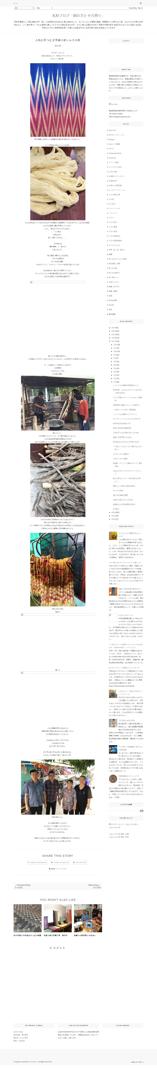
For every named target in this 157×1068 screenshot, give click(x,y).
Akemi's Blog (18, 1032)
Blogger (112, 139)
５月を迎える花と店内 (126, 720)
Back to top (136, 1062)
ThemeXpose (33, 1062)
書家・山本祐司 (19, 1041)
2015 (113, 516)
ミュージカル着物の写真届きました (126, 385)
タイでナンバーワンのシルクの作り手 (126, 419)
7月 (114, 362)
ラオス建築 (113, 227)
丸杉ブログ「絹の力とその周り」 (78, 15)
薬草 (110, 309)
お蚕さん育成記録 (115, 185)
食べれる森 (113, 268)
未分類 (111, 305)
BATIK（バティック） (117, 135)
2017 (113, 341)
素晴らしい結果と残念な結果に (124, 486)
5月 (114, 368)
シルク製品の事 (114, 195)
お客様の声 (113, 181)
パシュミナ (113, 213)
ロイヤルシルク (114, 245)
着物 (110, 296)
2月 (114, 378)
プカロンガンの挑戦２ (121, 454)
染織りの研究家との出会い (85, 935)
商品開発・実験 (114, 263)
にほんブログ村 (114, 827)
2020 (113, 331)
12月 (115, 345)
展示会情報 (113, 300)
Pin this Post (81, 862)
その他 (111, 199)
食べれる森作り (114, 273)
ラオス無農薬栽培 (115, 240)
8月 (114, 358)
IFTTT (111, 149)
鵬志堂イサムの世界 (21, 1038)
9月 (114, 355)
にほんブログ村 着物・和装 (119, 837)
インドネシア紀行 (115, 167)
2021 (113, 328)
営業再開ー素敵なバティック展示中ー (126, 405)
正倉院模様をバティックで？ (128, 776)
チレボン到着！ (118, 490)
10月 (115, 351)
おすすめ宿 (113, 172)
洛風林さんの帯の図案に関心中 (124, 504)
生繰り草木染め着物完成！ (122, 428)
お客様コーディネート (117, 176)
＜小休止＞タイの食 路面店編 (124, 410)
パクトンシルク (61, 869)
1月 (114, 382)
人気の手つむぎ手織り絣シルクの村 (126, 433)
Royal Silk (112, 158)
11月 (115, 348)
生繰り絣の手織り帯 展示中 (56, 935)
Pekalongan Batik (115, 153)
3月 (114, 375)
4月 (114, 372)
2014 (113, 519)
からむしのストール (125, 615)
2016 (113, 512)
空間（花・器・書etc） (117, 250)
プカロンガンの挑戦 (120, 459)
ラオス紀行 (113, 222)
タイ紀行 (112, 204)
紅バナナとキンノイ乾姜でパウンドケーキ (124, 668)
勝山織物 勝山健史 (21, 1035)
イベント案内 (114, 162)
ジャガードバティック (117, 190)
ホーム (16, 3)
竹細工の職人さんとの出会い (123, 500)
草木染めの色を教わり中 (122, 423)
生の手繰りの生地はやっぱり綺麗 (27, 935)
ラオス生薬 (113, 231)
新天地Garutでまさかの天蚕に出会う (126, 442)
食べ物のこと (114, 277)
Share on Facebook (38, 862)
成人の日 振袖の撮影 (120, 495)
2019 (113, 334)
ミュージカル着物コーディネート (125, 414)
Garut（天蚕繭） (115, 144)
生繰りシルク (114, 282)
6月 (114, 365)
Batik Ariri (112, 130)
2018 (113, 338)
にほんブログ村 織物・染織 (119, 834)
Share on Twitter (61, 862)
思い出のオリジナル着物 (118, 259)
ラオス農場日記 (114, 236)
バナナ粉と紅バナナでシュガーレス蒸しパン (125, 562)
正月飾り (116, 509)
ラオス (111, 217)
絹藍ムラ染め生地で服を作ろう (129, 589)
